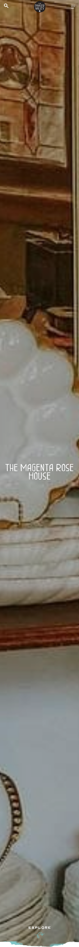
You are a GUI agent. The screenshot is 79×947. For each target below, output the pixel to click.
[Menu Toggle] (73, 6)
